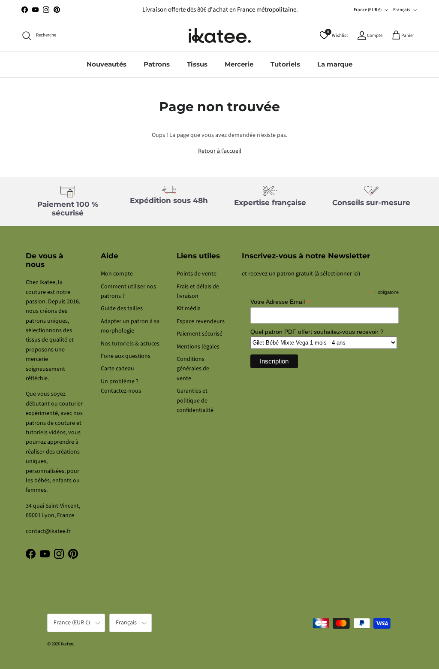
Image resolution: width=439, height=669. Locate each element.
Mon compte (117, 273)
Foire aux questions (125, 356)
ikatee (67, 644)
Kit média (189, 308)
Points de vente (196, 273)
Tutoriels (285, 64)
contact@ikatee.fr (48, 531)
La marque (334, 64)
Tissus (197, 64)
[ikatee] (220, 35)
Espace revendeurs (201, 321)
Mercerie (239, 64)
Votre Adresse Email (280, 302)
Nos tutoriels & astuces (130, 343)
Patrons (157, 64)
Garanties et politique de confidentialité (195, 401)
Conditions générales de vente (193, 369)
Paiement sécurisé (200, 334)
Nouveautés (106, 64)
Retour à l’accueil (219, 151)
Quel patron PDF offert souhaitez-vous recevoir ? (317, 331)
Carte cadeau (117, 368)
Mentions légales (198, 346)
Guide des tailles (122, 308)
